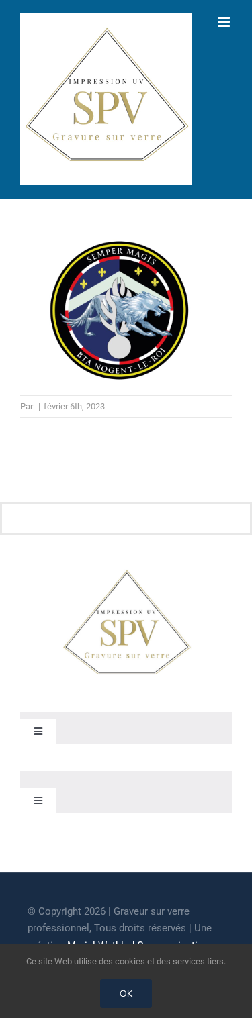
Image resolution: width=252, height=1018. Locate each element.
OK (126, 993)
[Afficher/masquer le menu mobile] (225, 22)
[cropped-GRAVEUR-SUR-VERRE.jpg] (126, 572)
